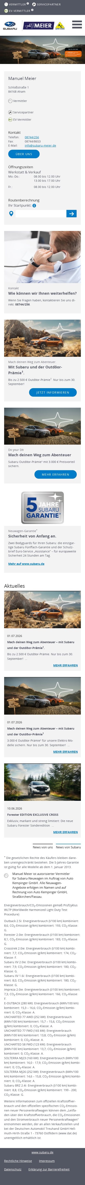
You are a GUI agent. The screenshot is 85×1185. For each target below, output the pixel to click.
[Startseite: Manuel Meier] (10, 25)
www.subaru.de (42, 1152)
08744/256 (32, 137)
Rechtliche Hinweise (18, 1161)
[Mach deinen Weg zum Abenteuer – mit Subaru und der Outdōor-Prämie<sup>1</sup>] (42, 696)
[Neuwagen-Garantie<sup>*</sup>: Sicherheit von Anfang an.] (42, 508)
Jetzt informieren (53, 392)
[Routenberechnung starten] (71, 213)
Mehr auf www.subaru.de (26, 564)
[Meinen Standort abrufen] (11, 214)
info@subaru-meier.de (40, 145)
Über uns (24, 154)
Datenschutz (12, 1169)
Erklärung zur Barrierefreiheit (49, 1169)
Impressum (47, 1161)
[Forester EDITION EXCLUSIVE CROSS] (42, 782)
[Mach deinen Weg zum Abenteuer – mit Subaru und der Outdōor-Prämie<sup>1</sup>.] (42, 609)
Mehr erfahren (55, 474)
